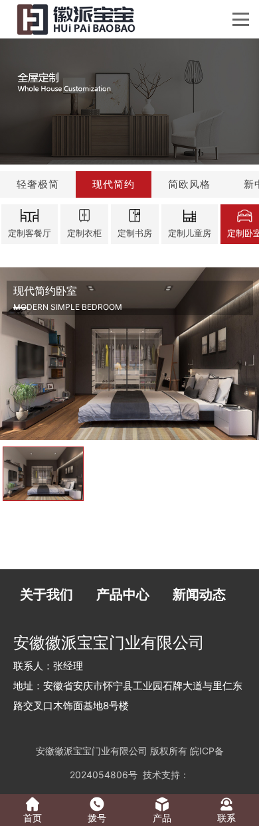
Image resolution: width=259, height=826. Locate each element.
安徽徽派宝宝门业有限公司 (91, 750)
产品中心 (122, 594)
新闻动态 (199, 594)
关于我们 (46, 594)
